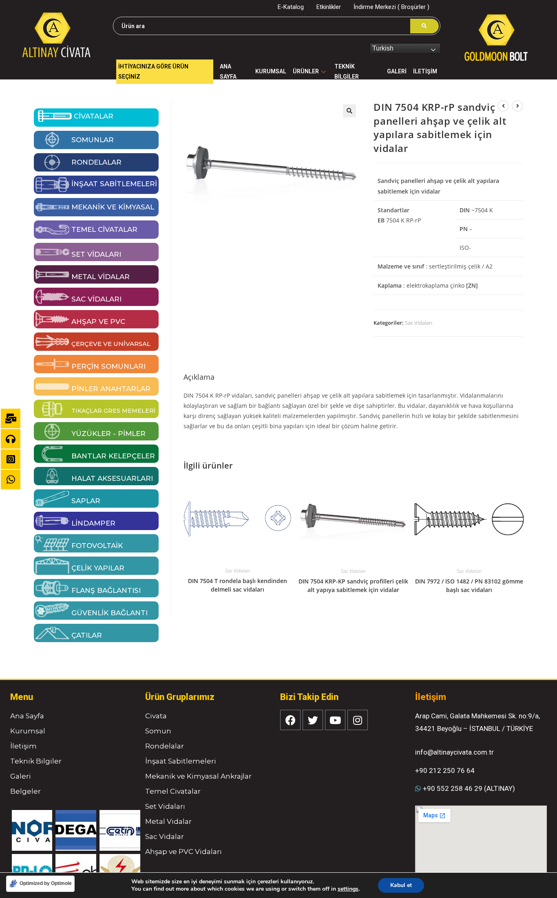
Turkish (382, 48)
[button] (349, 110)
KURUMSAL (270, 71)
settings (348, 889)
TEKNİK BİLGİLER (346, 72)
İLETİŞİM (425, 71)
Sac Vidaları (418, 322)
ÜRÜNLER (306, 71)
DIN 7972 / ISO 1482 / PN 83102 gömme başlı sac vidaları (469, 585)
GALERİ (397, 71)
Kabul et (401, 885)
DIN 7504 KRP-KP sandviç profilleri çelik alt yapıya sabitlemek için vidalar (353, 585)
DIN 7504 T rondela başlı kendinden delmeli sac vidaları (237, 585)
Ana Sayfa (228, 72)
